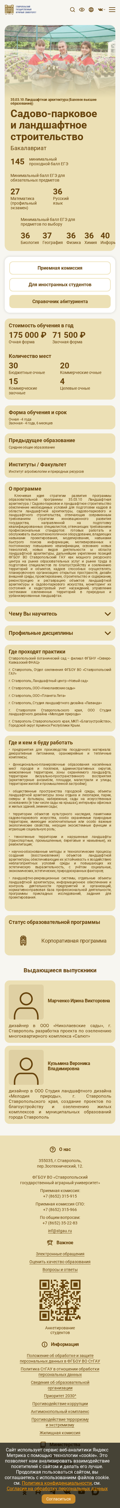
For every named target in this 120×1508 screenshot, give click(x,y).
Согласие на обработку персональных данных (57, 1488)
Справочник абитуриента (60, 301)
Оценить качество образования (60, 1261)
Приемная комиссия (60, 268)
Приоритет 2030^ (60, 1395)
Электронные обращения (60, 1254)
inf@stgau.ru (60, 1230)
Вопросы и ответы (60, 1269)
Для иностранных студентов (60, 284)
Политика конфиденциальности (57, 1483)
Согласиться (58, 1499)
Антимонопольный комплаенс (60, 1411)
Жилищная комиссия (60, 1432)
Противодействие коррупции (60, 1403)
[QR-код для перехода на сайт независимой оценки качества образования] (60, 1300)
